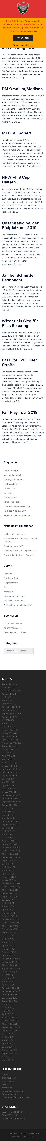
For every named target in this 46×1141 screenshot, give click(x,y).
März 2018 (7, 913)
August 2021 (7, 805)
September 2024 (10, 713)
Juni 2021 (6, 811)
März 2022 (7, 789)
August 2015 (7, 1001)
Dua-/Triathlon (10, 488)
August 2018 (7, 896)
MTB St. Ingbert (17, 133)
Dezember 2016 (9, 958)
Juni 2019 (6, 867)
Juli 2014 (6, 1034)
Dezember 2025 (9, 691)
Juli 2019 (6, 864)
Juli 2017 (6, 936)
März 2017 (7, 949)
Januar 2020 (8, 844)
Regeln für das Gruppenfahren (18, 515)
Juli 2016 (6, 975)
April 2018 (6, 909)
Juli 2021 (6, 808)
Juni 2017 (6, 939)
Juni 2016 (6, 978)
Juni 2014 (6, 1037)
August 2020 (8, 824)
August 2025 (8, 694)
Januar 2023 (8, 766)
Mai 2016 (6, 981)
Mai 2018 (6, 906)
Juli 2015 (6, 1004)
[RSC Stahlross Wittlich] (23, 8)
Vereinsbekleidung (12, 502)
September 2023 (10, 743)
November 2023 (9, 736)
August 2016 (7, 972)
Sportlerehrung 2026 (13, 546)
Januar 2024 (8, 733)
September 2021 (9, 802)
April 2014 (6, 1043)
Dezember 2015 (9, 988)
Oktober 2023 (8, 740)
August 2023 (8, 746)
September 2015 (9, 998)
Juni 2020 (6, 831)
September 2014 (9, 1027)
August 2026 (8, 684)
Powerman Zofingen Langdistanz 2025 (22, 550)
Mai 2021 (6, 815)
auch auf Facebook (12, 475)
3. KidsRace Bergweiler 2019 (17, 506)
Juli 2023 (6, 749)
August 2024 (8, 717)
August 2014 (7, 1030)
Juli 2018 (6, 900)
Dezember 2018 (9, 883)
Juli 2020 (6, 828)
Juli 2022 (6, 779)
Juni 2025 (6, 697)
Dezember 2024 (9, 707)
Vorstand (8, 573)
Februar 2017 (8, 952)
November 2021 (9, 795)
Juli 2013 (6, 1057)
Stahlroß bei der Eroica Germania (19, 555)
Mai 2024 (6, 723)
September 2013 (9, 1050)
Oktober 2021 (8, 798)
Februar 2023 (8, 762)
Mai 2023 (6, 753)
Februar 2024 (8, 730)
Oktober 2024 (8, 710)
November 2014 (9, 1021)
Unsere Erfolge (11, 470)
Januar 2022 (8, 792)
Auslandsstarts (10, 497)
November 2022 (9, 769)
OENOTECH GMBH (12, 628)
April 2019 (6, 874)
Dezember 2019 (9, 847)
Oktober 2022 (8, 772)
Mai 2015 (6, 1011)
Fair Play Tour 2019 (20, 412)
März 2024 (7, 726)
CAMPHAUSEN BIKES (14, 623)
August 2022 (8, 775)
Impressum (9, 591)
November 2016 (9, 962)
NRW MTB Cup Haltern (16, 179)
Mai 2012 (6, 1060)
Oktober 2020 (8, 821)
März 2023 (7, 759)
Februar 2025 (8, 704)
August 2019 (7, 860)
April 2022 (7, 785)
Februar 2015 (8, 1017)
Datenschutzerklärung (14, 600)
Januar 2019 (7, 880)
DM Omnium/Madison (22, 88)
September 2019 (9, 857)
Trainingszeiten (11, 578)
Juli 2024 (6, 720)
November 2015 (9, 991)
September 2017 (9, 929)
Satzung (7, 587)
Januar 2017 (7, 955)
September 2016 (9, 968)
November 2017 (9, 923)
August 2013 (7, 1053)
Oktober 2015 (8, 994)
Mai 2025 (6, 700)
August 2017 (7, 932)
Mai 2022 (6, 782)
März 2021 (7, 818)
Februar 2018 (8, 916)
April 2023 (7, 756)
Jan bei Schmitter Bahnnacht (18, 277)
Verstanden (23, 38)
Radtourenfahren (11, 484)
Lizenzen (8, 493)
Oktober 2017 (8, 926)
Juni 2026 (6, 687)
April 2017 (6, 945)
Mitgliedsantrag (11, 582)
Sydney (30, 1137)
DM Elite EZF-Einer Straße (19, 362)
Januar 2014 (7, 1047)
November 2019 (9, 851)
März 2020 (7, 838)
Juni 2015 (6, 1007)
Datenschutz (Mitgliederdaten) (18, 605)
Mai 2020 (6, 834)
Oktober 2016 (8, 965)
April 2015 (6, 1014)
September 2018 (9, 893)
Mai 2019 (6, 870)
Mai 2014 (6, 1040)
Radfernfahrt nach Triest (15, 534)
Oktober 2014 (8, 1024)
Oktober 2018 (8, 890)
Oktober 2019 (8, 854)
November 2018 (9, 887)
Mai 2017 (6, 942)
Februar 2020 (8, 841)
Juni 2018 (6, 903)
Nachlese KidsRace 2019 (15, 511)
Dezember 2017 (9, 919)
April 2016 (6, 985)
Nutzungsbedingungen (14, 596)
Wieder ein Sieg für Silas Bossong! (20, 323)
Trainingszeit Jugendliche (15, 479)
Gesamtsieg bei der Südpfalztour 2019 (20, 225)
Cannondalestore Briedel (15, 632)
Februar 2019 (8, 877)
